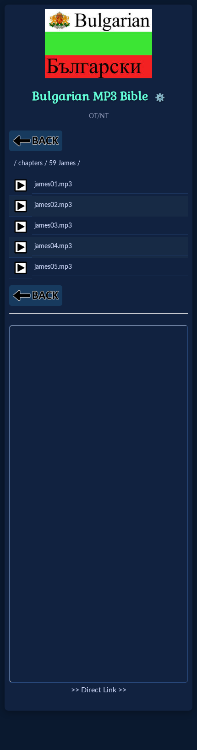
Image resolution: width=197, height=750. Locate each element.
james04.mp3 (53, 246)
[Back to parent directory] (35, 140)
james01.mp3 (53, 184)
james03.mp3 (53, 225)
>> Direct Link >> (98, 690)
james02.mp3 (53, 204)
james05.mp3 (53, 266)
